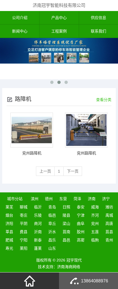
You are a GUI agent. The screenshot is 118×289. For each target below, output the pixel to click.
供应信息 (98, 17)
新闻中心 (19, 31)
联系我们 (98, 31)
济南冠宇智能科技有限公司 (59, 5)
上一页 (45, 171)
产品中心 (59, 17)
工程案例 (59, 31)
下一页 (72, 171)
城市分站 (15, 199)
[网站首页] (29, 280)
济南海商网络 (68, 267)
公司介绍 (19, 17)
